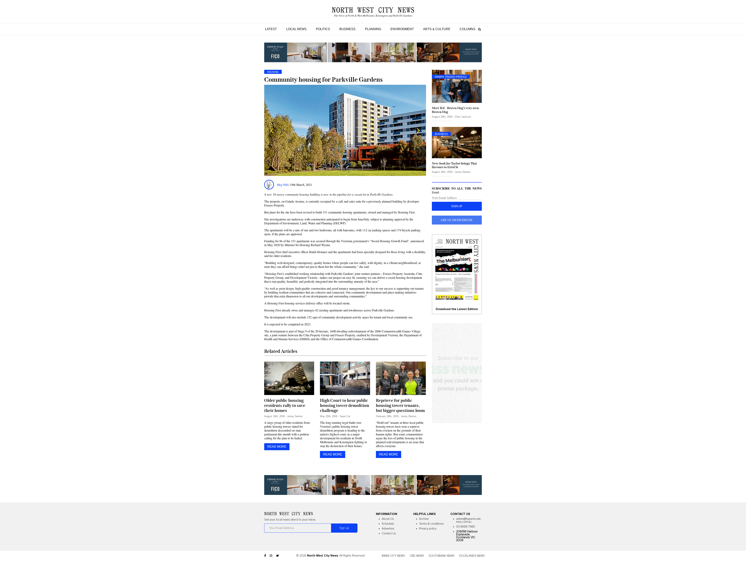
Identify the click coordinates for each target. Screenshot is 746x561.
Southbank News (441, 555)
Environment (402, 29)
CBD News (417, 555)
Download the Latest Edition (457, 309)
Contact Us (389, 533)
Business (347, 29)
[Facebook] (265, 556)
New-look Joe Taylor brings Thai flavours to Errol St (454, 165)
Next (418, 130)
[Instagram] (271, 556)
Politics (323, 29)
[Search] (478, 29)
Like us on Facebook (456, 220)
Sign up (456, 206)
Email (435, 192)
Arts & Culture (436, 29)
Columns (467, 29)
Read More (276, 446)
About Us (388, 518)
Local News (296, 29)
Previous (272, 130)
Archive (424, 518)
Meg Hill (282, 185)
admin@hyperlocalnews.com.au (468, 520)
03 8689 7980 (465, 526)
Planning (373, 29)
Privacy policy (427, 528)
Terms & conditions (431, 523)
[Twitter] (277, 556)
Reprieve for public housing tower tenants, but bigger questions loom (400, 405)
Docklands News (472, 555)
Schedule (388, 523)
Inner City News (393, 555)
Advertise (388, 528)
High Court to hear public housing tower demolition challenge (344, 405)
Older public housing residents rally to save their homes (284, 405)
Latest (271, 29)
